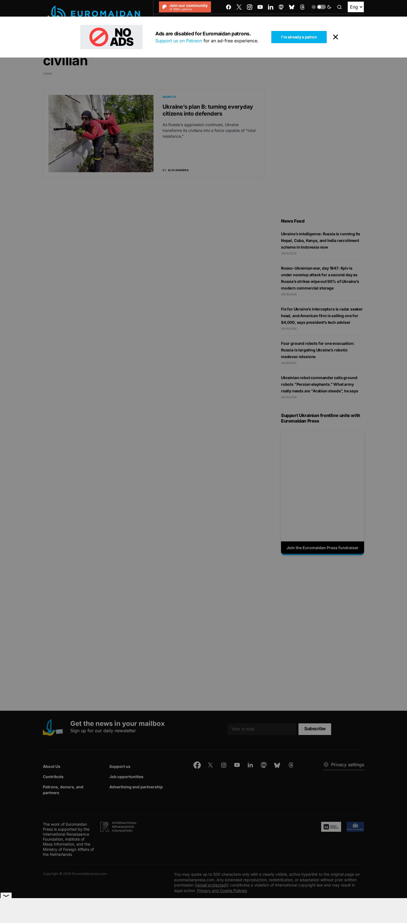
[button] (321, 6)
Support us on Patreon (178, 40)
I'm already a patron (299, 37)
